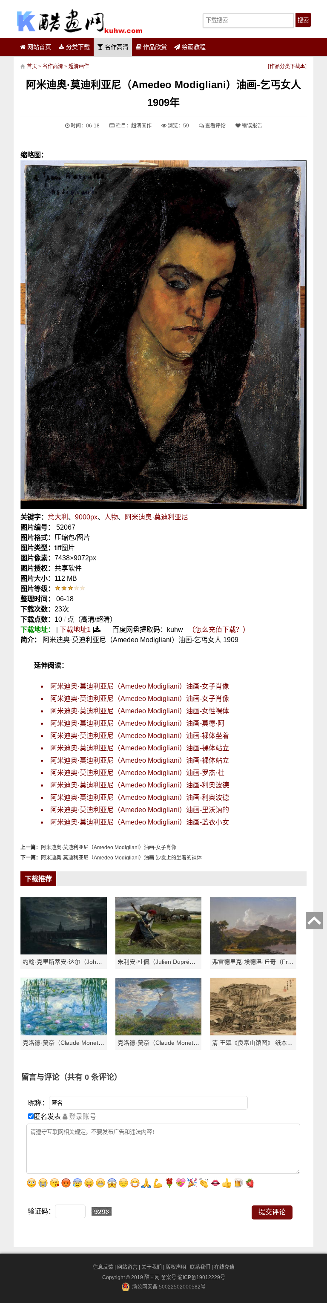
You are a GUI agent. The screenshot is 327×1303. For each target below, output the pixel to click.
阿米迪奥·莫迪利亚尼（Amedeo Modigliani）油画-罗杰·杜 (137, 772)
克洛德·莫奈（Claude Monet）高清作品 (75, 1042)
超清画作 (79, 66)
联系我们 (200, 1267)
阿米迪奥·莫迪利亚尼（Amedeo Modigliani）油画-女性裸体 (139, 711)
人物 (111, 517)
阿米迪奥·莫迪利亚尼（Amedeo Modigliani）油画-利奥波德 (139, 785)
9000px (86, 517)
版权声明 (176, 1267)
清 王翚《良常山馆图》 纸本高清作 (258, 1042)
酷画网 (152, 1277)
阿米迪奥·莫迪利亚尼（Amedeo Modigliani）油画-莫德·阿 (137, 723)
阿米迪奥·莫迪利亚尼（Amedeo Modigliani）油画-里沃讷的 (139, 809)
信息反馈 (103, 1267)
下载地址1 (75, 629)
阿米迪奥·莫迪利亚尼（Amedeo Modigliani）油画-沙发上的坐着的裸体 (121, 858)
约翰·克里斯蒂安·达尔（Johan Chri (69, 961)
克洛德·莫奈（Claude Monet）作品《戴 (170, 1042)
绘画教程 (193, 46)
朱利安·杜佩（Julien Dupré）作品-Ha (167, 961)
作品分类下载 (285, 66)
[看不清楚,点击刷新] (102, 1211)
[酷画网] (79, 21)
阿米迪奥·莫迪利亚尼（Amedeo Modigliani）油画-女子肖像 (139, 686)
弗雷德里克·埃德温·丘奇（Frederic (258, 961)
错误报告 (251, 126)
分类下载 (77, 46)
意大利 (58, 517)
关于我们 (151, 1267)
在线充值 (224, 1267)
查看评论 (215, 126)
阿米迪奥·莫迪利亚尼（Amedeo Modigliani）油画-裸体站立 (139, 748)
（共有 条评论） (91, 1077)
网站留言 (127, 1267)
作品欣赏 (154, 46)
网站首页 (38, 46)
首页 (32, 66)
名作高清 (116, 46)
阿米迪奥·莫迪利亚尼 (156, 517)
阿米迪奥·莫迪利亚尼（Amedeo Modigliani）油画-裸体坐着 (139, 735)
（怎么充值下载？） (219, 629)
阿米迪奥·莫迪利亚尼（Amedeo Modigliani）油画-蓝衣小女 (139, 822)
